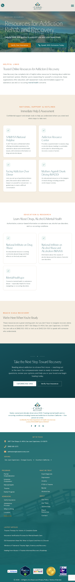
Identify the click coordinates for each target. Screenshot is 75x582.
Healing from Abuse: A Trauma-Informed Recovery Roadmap (25, 550)
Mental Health (9, 485)
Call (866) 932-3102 (25, 384)
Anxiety (44, 481)
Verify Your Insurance (49, 384)
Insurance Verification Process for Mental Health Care (23, 535)
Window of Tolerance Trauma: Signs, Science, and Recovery (25, 545)
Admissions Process (8, 504)
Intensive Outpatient (8, 480)
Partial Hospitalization (9, 475)
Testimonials (46, 507)
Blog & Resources (45, 511)
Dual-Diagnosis (47, 474)
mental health (33, 83)
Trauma (6, 488)
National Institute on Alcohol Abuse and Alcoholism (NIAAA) (52, 248)
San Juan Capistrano (12, 460)
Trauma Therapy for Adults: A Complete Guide (20, 530)
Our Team (45, 503)
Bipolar (44, 488)
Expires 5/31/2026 (63, 575)
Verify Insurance (9, 500)
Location (7, 512)
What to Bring (9, 509)
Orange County (26, 460)
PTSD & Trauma (47, 484)
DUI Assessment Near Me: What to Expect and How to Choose (26, 541)
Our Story (45, 500)
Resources (7, 516)
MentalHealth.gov (15, 277)
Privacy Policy (43, 580)
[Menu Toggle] (72, 5)
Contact (45, 515)
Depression (46, 477)
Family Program (9, 492)
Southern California (42, 460)
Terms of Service (55, 580)
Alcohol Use (46, 491)
